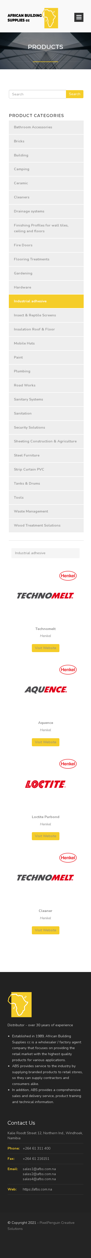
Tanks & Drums (27, 483)
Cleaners (21, 197)
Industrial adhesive (30, 301)
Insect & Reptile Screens (35, 315)
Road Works (24, 385)
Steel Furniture (26, 455)
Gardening (23, 273)
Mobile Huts (24, 343)
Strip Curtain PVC (29, 469)
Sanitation (23, 413)
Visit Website (45, 648)
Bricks (19, 141)
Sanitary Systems (28, 399)
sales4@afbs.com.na (39, 1179)
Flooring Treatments (31, 259)
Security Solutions (29, 427)
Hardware (22, 287)
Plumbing (22, 371)
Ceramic (21, 183)
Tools (19, 497)
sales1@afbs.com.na (39, 1169)
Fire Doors (23, 245)
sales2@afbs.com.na (39, 1174)
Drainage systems (29, 211)
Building (21, 155)
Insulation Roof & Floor (34, 329)
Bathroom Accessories (33, 127)
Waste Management (31, 511)
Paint (18, 357)
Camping (21, 169)
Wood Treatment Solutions (37, 525)
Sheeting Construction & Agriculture (45, 441)
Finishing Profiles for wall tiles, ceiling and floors (41, 228)
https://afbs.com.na (37, 1189)
